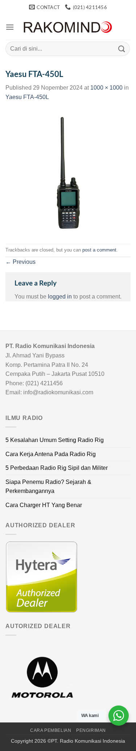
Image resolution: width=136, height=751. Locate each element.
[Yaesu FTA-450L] (68, 172)
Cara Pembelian (50, 730)
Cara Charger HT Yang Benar (43, 505)
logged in (60, 296)
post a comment (99, 250)
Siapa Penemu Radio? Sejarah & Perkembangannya (48, 486)
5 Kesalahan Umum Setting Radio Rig (54, 440)
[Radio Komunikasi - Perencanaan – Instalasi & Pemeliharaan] (68, 27)
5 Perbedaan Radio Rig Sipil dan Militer (56, 468)
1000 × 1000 (106, 88)
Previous (20, 262)
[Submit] (122, 49)
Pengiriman (91, 730)
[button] (9, 27)
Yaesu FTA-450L (27, 97)
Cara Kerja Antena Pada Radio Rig (50, 454)
